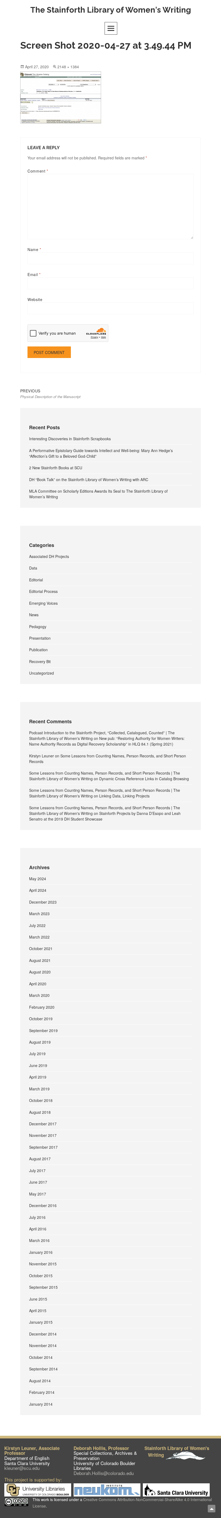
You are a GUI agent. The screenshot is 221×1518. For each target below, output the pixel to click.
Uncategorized (41, 673)
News (34, 614)
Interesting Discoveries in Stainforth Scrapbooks (70, 438)
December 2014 (43, 1334)
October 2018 (41, 1100)
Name (34, 249)
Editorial (36, 579)
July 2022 (37, 925)
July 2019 (37, 1053)
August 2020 (40, 972)
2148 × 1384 (68, 66)
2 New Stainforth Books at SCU (55, 467)
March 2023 (39, 913)
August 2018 (40, 1112)
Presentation (40, 638)
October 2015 (41, 1275)
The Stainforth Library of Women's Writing (110, 10)
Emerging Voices (43, 603)
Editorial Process (43, 591)
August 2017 (40, 1158)
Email (33, 274)
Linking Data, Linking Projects (124, 796)
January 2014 (41, 1404)
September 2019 (43, 1030)
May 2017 (37, 1194)
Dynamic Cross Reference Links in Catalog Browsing (144, 778)
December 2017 (43, 1123)
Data (33, 568)
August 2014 (40, 1380)
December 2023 (43, 902)
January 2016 (41, 1252)
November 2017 (43, 1135)
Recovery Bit (40, 661)
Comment (37, 171)
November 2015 (43, 1263)
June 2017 (38, 1182)
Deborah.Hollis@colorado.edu (104, 1473)
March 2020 (39, 995)
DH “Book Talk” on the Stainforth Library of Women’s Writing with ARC (88, 479)
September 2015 (43, 1287)
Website (34, 299)
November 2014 (43, 1345)
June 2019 (38, 1065)
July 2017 (37, 1170)
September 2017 (43, 1147)
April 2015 (37, 1310)
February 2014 (41, 1392)
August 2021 (40, 960)
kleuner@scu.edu (22, 1468)
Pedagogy (37, 626)
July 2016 (37, 1217)
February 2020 (41, 1007)
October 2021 (41, 948)
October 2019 (41, 1018)
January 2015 (41, 1322)
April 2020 (37, 983)
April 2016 (37, 1228)
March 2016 (39, 1240)
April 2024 (37, 890)
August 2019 (40, 1042)
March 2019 (39, 1088)
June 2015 (38, 1299)
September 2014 (43, 1369)
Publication (38, 649)
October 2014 (41, 1357)
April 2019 (37, 1077)
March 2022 (39, 937)
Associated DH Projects (49, 556)
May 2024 (37, 878)
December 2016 (43, 1205)
